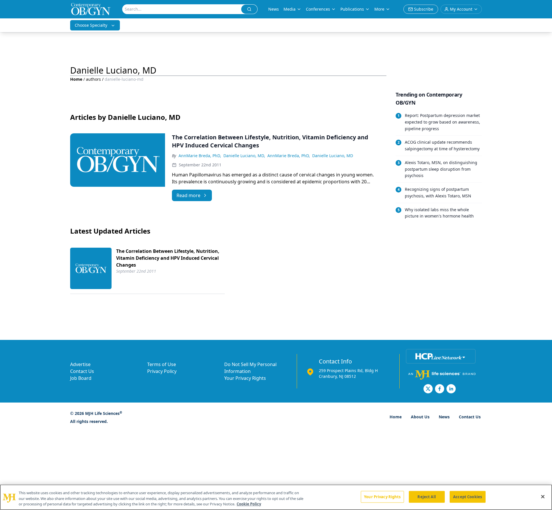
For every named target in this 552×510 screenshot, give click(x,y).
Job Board (80, 378)
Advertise (80, 364)
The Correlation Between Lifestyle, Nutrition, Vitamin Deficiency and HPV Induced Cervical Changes (167, 258)
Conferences (318, 9)
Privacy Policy (162, 371)
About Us (420, 416)
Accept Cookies (467, 496)
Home (76, 79)
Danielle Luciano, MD (332, 155)
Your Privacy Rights (245, 378)
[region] (276, 497)
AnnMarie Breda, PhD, (200, 155)
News (273, 9)
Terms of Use (161, 364)
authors (93, 79)
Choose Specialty (91, 25)
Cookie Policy (249, 504)
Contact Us (82, 371)
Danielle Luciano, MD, (244, 155)
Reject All (426, 496)
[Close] (542, 496)
